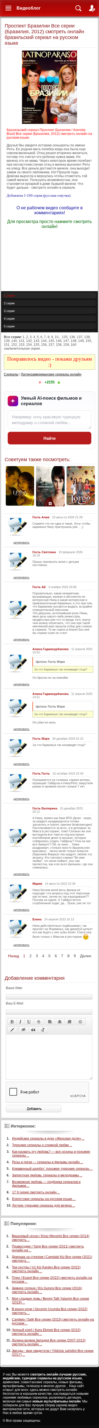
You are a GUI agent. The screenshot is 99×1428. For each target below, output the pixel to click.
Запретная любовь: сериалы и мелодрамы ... (47, 1175)
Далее (85, 956)
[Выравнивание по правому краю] (69, 1021)
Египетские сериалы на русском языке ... (44, 1199)
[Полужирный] (11, 1021)
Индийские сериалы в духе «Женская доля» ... (48, 1138)
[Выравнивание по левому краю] (50, 1021)
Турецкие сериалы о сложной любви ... (42, 1145)
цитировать (21, 542)
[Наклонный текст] (20, 1021)
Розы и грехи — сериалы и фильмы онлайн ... (47, 1162)
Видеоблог (28, 8)
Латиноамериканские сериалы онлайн (51, 374)
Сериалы (11, 374)
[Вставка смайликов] (81, 1021)
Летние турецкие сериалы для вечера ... (43, 1205)
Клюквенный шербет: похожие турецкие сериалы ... (52, 1169)
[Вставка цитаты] (33, 1029)
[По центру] (60, 1021)
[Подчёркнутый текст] (29, 1021)
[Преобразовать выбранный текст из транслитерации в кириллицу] (43, 1029)
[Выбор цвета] (12, 1029)
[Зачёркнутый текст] (39, 1021)
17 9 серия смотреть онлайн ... (36, 1192)
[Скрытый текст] (24, 1029)
